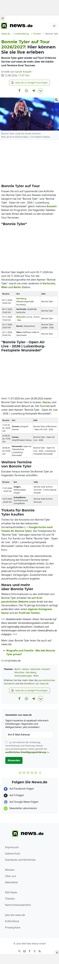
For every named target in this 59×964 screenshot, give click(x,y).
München (19, 672)
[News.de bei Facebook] (29, 951)
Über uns (10, 876)
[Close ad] (2, 18)
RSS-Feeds (11, 892)
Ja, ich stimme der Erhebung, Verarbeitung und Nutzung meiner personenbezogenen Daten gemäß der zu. (27, 747)
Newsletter (11, 882)
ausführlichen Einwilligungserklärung (25, 752)
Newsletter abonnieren (23, 808)
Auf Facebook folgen (21, 788)
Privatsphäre (12, 927)
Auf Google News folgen (23, 801)
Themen (10, 898)
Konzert (46, 669)
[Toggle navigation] (54, 25)
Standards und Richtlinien (20, 859)
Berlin (17, 669)
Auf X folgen (16, 795)
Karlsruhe (35, 669)
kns (3, 660)
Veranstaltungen (23, 675)
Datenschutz (12, 853)
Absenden (14, 760)
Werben (9, 870)
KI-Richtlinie (12, 921)
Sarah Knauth (23, 71)
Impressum (12, 847)
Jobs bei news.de (15, 915)
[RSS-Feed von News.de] (39, 951)
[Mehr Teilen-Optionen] (40, 90)
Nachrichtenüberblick (18, 905)
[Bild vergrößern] (56, 100)
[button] (29, 82)
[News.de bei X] (34, 951)
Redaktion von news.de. (36, 683)
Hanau (25, 669)
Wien (36, 675)
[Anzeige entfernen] (57, 952)
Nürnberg (31, 672)
